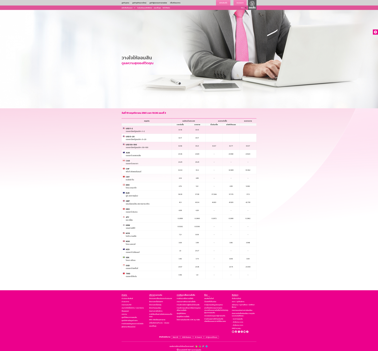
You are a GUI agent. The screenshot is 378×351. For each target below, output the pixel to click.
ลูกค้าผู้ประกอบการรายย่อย (158, 3)
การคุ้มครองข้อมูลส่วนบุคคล (213, 305)
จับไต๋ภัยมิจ (166, 8)
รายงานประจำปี (126, 305)
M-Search (198, 337)
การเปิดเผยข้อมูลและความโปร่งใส (132, 323)
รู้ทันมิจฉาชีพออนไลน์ (128, 327)
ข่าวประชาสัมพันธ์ (127, 298)
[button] (375, 32)
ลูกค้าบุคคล (125, 3)
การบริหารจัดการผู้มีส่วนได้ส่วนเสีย (188, 305)
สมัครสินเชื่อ (223, 3)
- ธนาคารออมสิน (237, 319)
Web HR (175, 337)
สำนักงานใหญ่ (236, 298)
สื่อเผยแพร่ (125, 311)
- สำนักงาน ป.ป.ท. (237, 325)
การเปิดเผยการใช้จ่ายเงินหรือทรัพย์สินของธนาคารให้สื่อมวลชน (215, 320)
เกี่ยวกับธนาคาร (175, 3)
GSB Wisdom (186, 337)
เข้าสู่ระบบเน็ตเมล (211, 337)
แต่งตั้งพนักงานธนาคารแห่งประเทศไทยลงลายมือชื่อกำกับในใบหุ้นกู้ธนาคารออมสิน (216, 310)
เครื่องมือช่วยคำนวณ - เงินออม (159, 323)
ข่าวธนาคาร (125, 301)
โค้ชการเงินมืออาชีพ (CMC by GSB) (188, 319)
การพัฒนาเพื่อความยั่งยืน (185, 298)
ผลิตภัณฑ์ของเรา (127, 8)
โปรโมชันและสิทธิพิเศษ (144, 8)
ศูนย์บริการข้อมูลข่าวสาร (130, 320)
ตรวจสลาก (240, 3)
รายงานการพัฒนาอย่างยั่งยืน (186, 301)
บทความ (124, 314)
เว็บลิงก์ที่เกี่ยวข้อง (210, 301)
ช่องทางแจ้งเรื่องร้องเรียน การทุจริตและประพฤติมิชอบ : (243, 314)
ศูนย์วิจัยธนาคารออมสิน (129, 317)
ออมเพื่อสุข (157, 8)
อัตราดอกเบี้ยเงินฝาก (156, 301)
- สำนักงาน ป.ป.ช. (237, 322)
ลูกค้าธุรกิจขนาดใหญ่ (139, 3)
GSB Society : (236, 328)
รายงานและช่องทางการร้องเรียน (242, 310)
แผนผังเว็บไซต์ (209, 298)
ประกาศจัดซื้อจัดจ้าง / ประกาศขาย (133, 308)
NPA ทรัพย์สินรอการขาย (157, 319)
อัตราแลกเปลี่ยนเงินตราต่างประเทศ (160, 298)
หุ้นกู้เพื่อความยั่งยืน (183, 316)
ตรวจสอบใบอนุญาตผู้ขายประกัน (214, 316)
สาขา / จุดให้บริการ (238, 301)
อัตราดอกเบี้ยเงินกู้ (155, 305)
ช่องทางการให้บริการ (155, 311)
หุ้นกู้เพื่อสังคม (181, 313)
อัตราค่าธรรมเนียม (155, 308)
